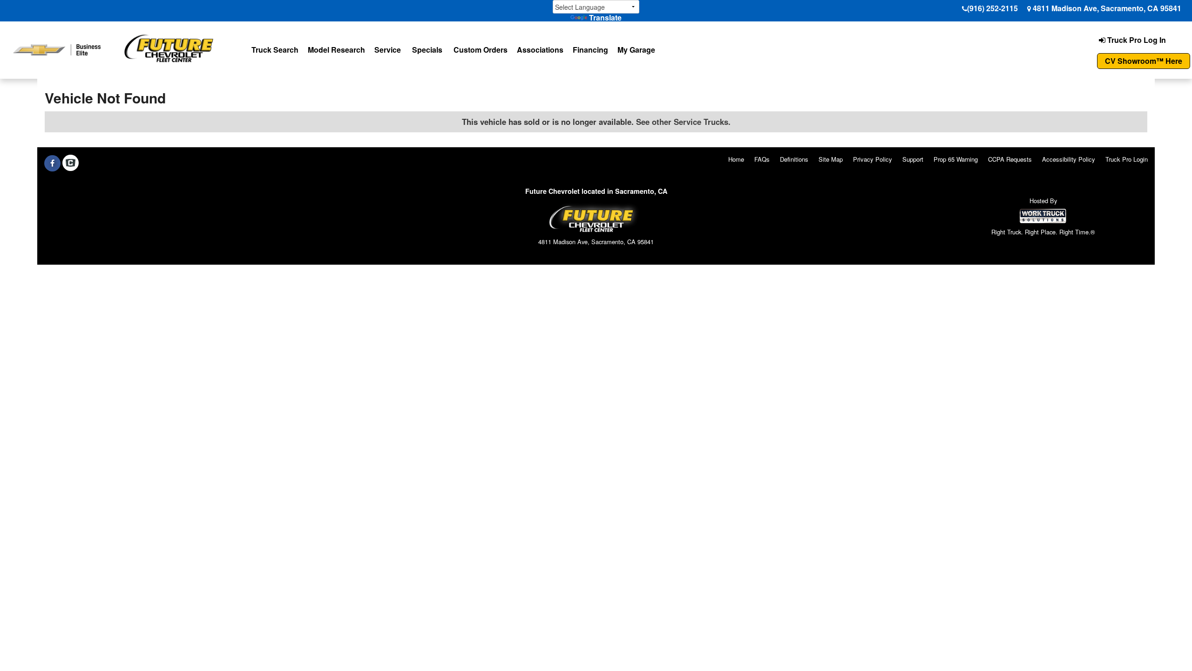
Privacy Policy (872, 159)
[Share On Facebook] (52, 163)
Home (736, 159)
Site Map (831, 159)
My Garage (636, 49)
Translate (605, 17)
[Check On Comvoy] (70, 163)
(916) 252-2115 (992, 8)
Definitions (794, 159)
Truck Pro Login (1126, 159)
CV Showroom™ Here (1143, 60)
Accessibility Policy (1068, 159)
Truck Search (274, 49)
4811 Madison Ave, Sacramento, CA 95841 (1107, 8)
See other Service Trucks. (683, 121)
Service (387, 49)
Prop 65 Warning (956, 159)
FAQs (762, 159)
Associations (540, 49)
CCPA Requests (1010, 159)
